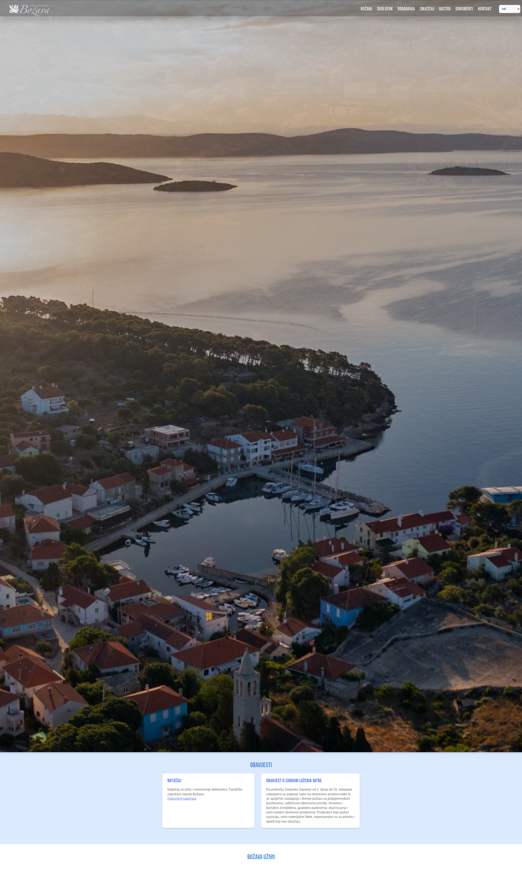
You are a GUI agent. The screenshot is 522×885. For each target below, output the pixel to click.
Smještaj (427, 9)
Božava (366, 9)
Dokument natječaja (181, 798)
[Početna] (30, 10)
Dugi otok (385, 9)
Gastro (445, 9)
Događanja (406, 9)
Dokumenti (464, 9)
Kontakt (485, 9)
